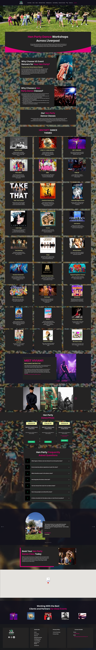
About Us (36, 635)
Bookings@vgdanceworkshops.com (81, 636)
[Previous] (2, 526)
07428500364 (76, 633)
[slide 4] (48, 542)
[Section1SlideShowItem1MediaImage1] (45, 542)
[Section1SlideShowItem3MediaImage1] (47, 542)
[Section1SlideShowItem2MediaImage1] (46, 542)
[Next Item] (75, 398)
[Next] (93, 526)
